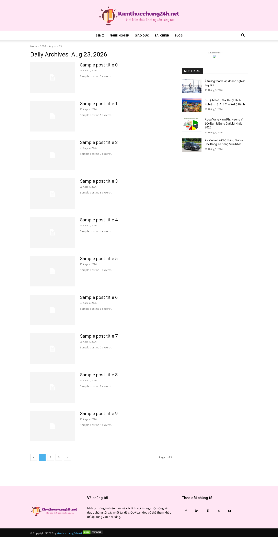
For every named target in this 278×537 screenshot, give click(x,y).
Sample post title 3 (99, 181)
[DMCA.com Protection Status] (93, 533)
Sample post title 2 (99, 142)
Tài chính (161, 35)
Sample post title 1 (99, 103)
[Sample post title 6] (52, 310)
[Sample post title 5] (52, 271)
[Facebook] (186, 511)
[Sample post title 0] (52, 77)
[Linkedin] (197, 511)
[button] (243, 36)
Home (33, 46)
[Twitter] (219, 511)
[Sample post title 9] (52, 426)
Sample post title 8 (99, 374)
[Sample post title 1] (52, 116)
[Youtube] (230, 511)
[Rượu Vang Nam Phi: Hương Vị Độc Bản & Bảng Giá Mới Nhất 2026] (191, 124)
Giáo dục (142, 35)
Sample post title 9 (99, 413)
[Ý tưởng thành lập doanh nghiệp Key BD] (191, 86)
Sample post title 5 (99, 258)
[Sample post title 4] (52, 232)
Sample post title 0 (99, 64)
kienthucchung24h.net (69, 533)
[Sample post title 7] (52, 348)
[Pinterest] (208, 511)
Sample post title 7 (99, 336)
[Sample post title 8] (52, 387)
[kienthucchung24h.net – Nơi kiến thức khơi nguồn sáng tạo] (139, 15)
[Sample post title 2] (52, 155)
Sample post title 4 (99, 219)
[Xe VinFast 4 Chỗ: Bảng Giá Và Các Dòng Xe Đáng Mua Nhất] (191, 145)
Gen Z (99, 35)
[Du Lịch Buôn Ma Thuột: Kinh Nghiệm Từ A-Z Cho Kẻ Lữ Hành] (191, 105)
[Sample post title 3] (52, 193)
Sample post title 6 (99, 297)
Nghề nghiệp (119, 35)
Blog (179, 35)
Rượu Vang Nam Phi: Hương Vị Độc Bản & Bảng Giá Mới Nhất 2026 (224, 123)
